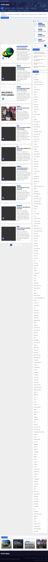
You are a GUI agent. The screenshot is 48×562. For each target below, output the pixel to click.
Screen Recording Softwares (39, 431)
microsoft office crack (4, 14)
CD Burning (36, 151)
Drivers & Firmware (37, 218)
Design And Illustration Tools (39, 186)
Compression (36, 163)
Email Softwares (37, 235)
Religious (35, 409)
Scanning (35, 424)
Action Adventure (37, 89)
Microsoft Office (11, 10)
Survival (35, 466)
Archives (35, 119)
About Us (19, 10)
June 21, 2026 (20, 51)
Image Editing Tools (37, 285)
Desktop (35, 188)
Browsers (35, 144)
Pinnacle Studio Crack (4, 15)
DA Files (35, 173)
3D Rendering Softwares (38, 84)
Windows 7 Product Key (25, 14)
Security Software (37, 439)
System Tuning (36, 471)
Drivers (13, 8)
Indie (34, 290)
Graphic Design (36, 273)
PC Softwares (36, 374)
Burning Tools (36, 146)
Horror (35, 280)
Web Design (36, 511)
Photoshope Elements (38, 387)
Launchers (36, 302)
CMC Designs (36, 161)
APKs (35, 116)
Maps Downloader (37, 320)
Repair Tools (36, 412)
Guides (35, 278)
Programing (36, 394)
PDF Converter (36, 377)
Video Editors (36, 501)
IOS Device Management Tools (39, 297)
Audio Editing (36, 124)
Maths (35, 322)
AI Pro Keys (5, 5)
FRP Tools (36, 263)
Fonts (35, 260)
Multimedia (7, 8)
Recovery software (37, 407)
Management (36, 315)
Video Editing (36, 496)
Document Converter (37, 198)
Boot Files (35, 141)
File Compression (19, 205)
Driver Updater (36, 213)
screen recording (37, 429)
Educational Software (37, 228)
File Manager (36, 250)
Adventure (36, 96)
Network (35, 345)
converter (35, 168)
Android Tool (36, 104)
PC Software (36, 372)
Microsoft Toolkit (37, 330)
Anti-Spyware (36, 109)
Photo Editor (36, 382)
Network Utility (36, 347)
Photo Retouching (37, 384)
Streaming (35, 464)
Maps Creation (36, 317)
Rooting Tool (36, 419)
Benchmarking (36, 139)
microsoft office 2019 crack (17, 14)
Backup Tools (36, 136)
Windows (35, 521)
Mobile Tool (36, 332)
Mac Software (36, 310)
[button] (44, 9)
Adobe (35, 94)
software (35, 446)
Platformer (36, 392)
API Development (37, 114)
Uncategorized (36, 479)
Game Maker (36, 265)
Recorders (36, 404)
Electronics (36, 233)
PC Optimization (36, 367)
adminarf (25, 91)
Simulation (40, 39)
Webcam (35, 516)
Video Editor (36, 498)
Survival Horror (37, 469)
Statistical (35, 456)
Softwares (35, 449)
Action (35, 87)
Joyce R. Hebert (27, 51)
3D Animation (36, 74)
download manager (37, 201)
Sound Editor (36, 451)
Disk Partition (36, 196)
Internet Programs (37, 295)
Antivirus (4, 10)
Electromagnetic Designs (38, 230)
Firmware (35, 255)
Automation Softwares (38, 131)
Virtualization (36, 506)
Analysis (35, 99)
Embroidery (36, 238)
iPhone (35, 300)
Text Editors (36, 474)
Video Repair (36, 503)
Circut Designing (37, 156)
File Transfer (36, 253)
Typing (35, 476)
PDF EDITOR (36, 379)
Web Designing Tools (37, 513)
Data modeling (36, 176)
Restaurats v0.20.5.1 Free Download (41, 41)
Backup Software (37, 134)
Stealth (35, 459)
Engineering (36, 243)
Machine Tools (36, 312)
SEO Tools (36, 441)
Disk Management (37, 193)
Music (35, 337)
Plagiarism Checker (37, 389)
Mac (34, 307)
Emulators (35, 240)
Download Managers (41, 24)
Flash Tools (40, 29)
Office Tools (36, 352)
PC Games (36, 364)
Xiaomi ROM (36, 531)
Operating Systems (37, 357)
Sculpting (35, 434)
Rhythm (35, 414)
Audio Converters (37, 121)
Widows (27, 8)
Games (35, 268)
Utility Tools (36, 491)
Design (35, 183)
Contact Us (26, 10)
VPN (34, 508)
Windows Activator (37, 523)
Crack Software (36, 171)
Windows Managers (37, 528)
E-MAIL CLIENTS (37, 223)
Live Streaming (36, 305)
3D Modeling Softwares (38, 82)
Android (35, 101)
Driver (35, 211)
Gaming (35, 270)
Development (36, 191)
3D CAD (35, 77)
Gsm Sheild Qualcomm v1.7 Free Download (42, 31)
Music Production (37, 342)
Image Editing (36, 283)
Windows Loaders (37, 526)
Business (35, 149)
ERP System (36, 245)
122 (18, 244)
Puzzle (18, 226)
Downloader (34, 8)
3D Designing (36, 79)
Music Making (36, 340)
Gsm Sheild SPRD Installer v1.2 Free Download (41, 36)
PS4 (34, 397)
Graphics (35, 275)
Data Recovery (20, 8)
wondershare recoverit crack (33, 14)
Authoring (35, 129)
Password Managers (37, 362)
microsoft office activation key (42, 14)
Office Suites (36, 350)
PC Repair (35, 369)
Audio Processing (37, 126)
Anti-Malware (36, 106)
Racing (35, 402)
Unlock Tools (36, 484)
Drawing (35, 208)
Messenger (36, 325)
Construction (36, 166)
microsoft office (10, 14)
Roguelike (35, 417)
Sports (35, 454)
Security (35, 436)
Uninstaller (36, 481)
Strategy (35, 461)
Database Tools (36, 181)
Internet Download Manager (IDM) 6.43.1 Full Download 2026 (42, 26)
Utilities (35, 486)
